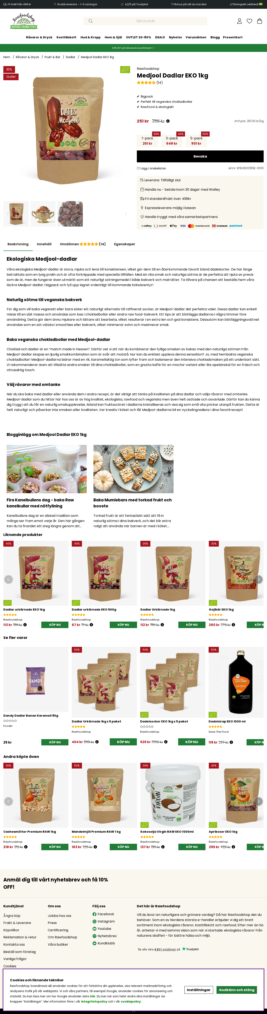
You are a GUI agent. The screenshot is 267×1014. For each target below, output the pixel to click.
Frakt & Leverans (17, 922)
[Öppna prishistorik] (168, 121)
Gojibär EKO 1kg (221, 609)
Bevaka (200, 156)
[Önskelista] (249, 21)
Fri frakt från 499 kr (19, 4)
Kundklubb (106, 943)
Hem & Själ (113, 37)
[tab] (44, 244)
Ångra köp (11, 915)
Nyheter (175, 37)
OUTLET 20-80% (138, 37)
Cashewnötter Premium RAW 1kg (29, 832)
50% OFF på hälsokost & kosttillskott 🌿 (133, 47)
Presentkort (233, 37)
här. (93, 996)
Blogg (215, 37)
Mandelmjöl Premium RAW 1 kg (96, 832)
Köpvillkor (11, 930)
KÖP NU (123, 742)
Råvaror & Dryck (39, 37)
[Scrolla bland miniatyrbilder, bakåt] (7, 214)
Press (52, 922)
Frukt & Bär (52, 57)
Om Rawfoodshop (62, 937)
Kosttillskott (66, 37)
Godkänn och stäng (236, 990)
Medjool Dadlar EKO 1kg (97, 57)
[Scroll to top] (133, 1011)
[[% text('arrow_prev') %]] (7, 691)
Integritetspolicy (94, 1002)
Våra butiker (58, 944)
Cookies (9, 966)
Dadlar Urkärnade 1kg (157, 609)
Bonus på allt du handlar (190, 4)
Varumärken (196, 37)
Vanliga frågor (15, 958)
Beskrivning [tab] (18, 244)
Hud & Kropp (91, 37)
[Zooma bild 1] (66, 129)
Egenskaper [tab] (124, 244)
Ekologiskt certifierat (246, 4)
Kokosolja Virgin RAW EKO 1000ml (167, 832)
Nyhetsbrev (107, 936)
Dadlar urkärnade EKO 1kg (24, 609)
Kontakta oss (14, 944)
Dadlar (70, 57)
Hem (6, 57)
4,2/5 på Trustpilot (136, 4)
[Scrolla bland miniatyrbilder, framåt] (126, 214)
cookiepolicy (131, 1002)
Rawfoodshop (148, 68)
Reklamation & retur (20, 937)
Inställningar (198, 990)
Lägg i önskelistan (153, 168)
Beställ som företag (19, 951)
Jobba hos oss (59, 915)
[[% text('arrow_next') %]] (260, 691)
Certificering (58, 930)
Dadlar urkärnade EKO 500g (94, 609)
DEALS (160, 37)
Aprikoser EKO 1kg (223, 832)
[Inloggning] (240, 21)
